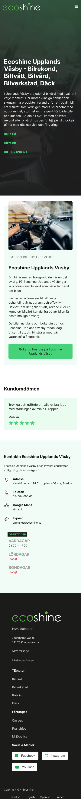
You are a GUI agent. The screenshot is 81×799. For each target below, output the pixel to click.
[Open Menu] (76, 6)
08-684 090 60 (15, 152)
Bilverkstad (20, 687)
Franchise (19, 728)
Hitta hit (10, 143)
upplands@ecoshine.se (27, 522)
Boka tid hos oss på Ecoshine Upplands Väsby (40, 351)
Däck (15, 703)
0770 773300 (20, 651)
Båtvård (17, 695)
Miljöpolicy (20, 736)
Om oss (17, 720)
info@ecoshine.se (23, 660)
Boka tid (10, 134)
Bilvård (17, 679)
